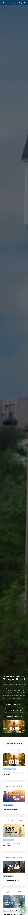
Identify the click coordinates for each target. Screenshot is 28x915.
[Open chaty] (23, 910)
